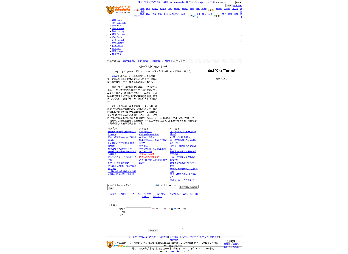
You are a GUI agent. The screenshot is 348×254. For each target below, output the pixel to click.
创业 (142, 17)
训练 (166, 14)
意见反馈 (204, 237)
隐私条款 (153, 237)
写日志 (124, 194)
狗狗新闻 (156, 61)
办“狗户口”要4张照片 (180, 137)
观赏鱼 (155, 8)
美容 (171, 14)
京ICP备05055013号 (180, 251)
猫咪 (142, 8)
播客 (236, 14)
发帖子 (113, 194)
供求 (198, 14)
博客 (230, 14)
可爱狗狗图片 (145, 131)
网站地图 (174, 240)
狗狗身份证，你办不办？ (182, 180)
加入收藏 (174, 194)
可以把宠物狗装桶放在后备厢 (122, 171)
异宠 (203, 8)
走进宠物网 (128, 61)
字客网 (227, 244)
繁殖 (160, 14)
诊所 (183, 14)
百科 (148, 14)
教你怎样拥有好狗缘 (149, 134)
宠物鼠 (185, 8)
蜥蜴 (198, 8)
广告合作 (143, 237)
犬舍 (118, 43)
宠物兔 (177, 8)
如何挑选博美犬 (146, 137)
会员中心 (183, 237)
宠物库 (219, 8)
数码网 (236, 247)
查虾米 (236, 244)
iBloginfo (201, 2)
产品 (177, 14)
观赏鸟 (163, 8)
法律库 (227, 8)
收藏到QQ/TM (169, 2)
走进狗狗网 (142, 61)
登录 (146, 2)
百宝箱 (235, 8)
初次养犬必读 (145, 151)
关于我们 (132, 237)
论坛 (224, 14)
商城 (204, 14)
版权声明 (163, 237)
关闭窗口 (157, 196)
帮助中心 (194, 237)
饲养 (154, 14)
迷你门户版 (155, 2)
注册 (140, 2)
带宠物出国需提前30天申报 (121, 174)
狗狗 (148, 8)
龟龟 (170, 8)
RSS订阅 (210, 2)
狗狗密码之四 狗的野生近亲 (152, 149)
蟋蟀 (192, 8)
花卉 (142, 11)
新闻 (142, 14)
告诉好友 (187, 194)
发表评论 (161, 194)
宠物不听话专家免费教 (118, 163)
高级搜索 (237, 5)
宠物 (114, 76)
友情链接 (214, 237)
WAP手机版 (182, 2)
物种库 (227, 247)
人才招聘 (173, 237)
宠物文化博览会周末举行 (120, 149)
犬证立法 (168, 61)
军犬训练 (143, 146)
